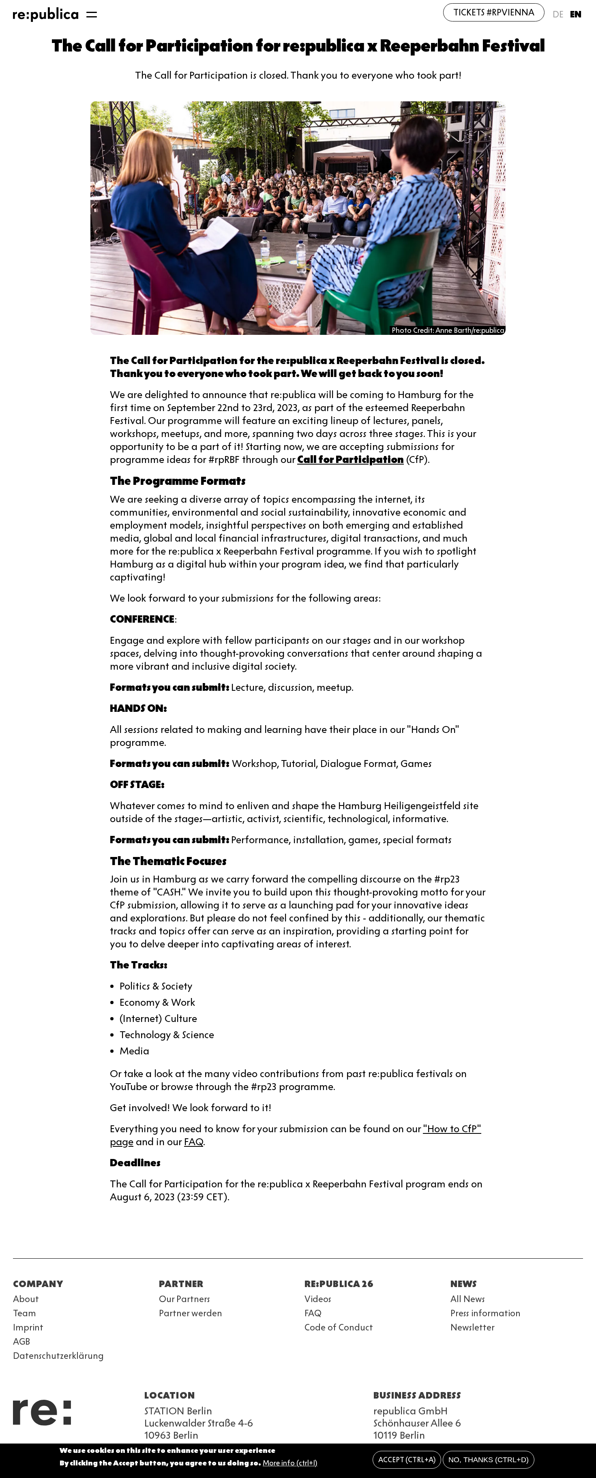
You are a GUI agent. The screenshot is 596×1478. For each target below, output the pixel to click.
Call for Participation (350, 459)
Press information (485, 1313)
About (26, 1299)
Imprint (28, 1327)
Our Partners (184, 1299)
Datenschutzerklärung (58, 1355)
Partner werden (190, 1313)
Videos (317, 1299)
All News (467, 1299)
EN (575, 14)
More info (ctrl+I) (290, 1463)
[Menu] (91, 14)
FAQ (193, 1141)
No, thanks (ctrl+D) (488, 1460)
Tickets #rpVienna (493, 12)
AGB (21, 1341)
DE (558, 14)
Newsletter (472, 1327)
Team (24, 1313)
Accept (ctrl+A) (407, 1459)
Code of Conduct (338, 1327)
